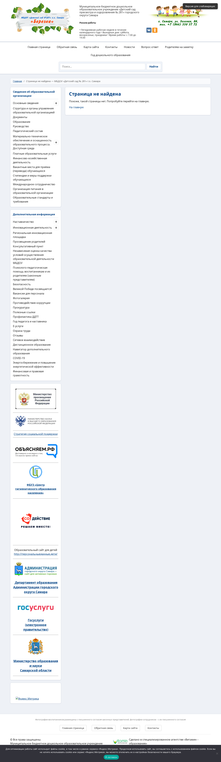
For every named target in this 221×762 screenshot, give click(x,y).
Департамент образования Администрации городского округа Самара (35, 587)
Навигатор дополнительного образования (31, 351)
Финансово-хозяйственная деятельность (30, 160)
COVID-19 (19, 358)
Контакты (111, 47)
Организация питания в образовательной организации (33, 191)
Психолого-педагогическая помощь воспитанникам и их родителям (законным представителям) (31, 273)
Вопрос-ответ (150, 47)
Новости (129, 47)
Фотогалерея (21, 298)
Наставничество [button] (23, 222)
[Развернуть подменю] (56, 103)
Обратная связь (67, 47)
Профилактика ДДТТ (26, 316)
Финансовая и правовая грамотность (28, 373)
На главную (76, 107)
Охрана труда (21, 331)
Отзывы (18, 335)
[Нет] (217, 753)
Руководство (21, 126)
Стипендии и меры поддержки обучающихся (32, 177)
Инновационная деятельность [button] (32, 227)
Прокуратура (21, 307)
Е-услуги (18, 326)
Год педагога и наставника (30, 321)
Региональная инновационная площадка (32, 235)
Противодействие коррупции (31, 303)
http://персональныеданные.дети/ (35, 554)
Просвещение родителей (29, 241)
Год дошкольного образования (110, 55)
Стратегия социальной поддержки (36, 434)
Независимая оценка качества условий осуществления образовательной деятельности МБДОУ (33, 257)
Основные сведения (26, 103)
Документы (20, 117)
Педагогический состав (28, 131)
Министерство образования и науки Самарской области (35, 665)
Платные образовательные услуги (34, 153)
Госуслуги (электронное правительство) (35, 625)
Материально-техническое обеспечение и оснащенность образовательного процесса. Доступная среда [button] (32, 142)
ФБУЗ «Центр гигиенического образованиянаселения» (35, 489)
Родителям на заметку (179, 47)
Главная (17, 81)
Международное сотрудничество (34, 184)
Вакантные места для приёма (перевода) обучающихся (31, 169)
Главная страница (39, 47)
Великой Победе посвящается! (32, 289)
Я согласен (111, 757)
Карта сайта (91, 47)
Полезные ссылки (24, 312)
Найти (153, 66)
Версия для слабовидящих (200, 6)
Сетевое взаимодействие (29, 340)
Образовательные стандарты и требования (33, 199)
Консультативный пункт (28, 246)
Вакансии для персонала (28, 293)
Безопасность (22, 284)
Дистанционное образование (32, 344)
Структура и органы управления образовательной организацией (34, 110)
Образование (21, 122)
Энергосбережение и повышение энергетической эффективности (34, 364)
